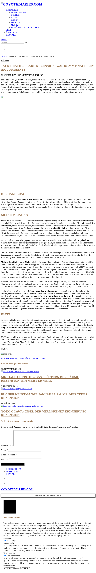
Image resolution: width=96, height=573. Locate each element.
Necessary (11, 540)
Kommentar (7, 445)
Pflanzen (16, 22)
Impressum (12, 471)
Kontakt (11, 35)
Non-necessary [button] (10, 553)
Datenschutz (13, 469)
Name (4, 450)
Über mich (12, 32)
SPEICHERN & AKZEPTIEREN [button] (17, 568)
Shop (8, 30)
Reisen (14, 20)
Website (4, 459)
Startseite (4, 56)
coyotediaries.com (17, 489)
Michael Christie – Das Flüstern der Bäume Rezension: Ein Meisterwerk (40, 378)
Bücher (15, 15)
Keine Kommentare (32, 75)
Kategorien (12, 10)
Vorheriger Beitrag (12, 358)
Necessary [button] (8, 538)
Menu (4, 39)
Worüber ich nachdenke (25, 27)
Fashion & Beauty (21, 12)
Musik (14, 25)
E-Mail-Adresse (9, 455)
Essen (14, 17)
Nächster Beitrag (34, 358)
